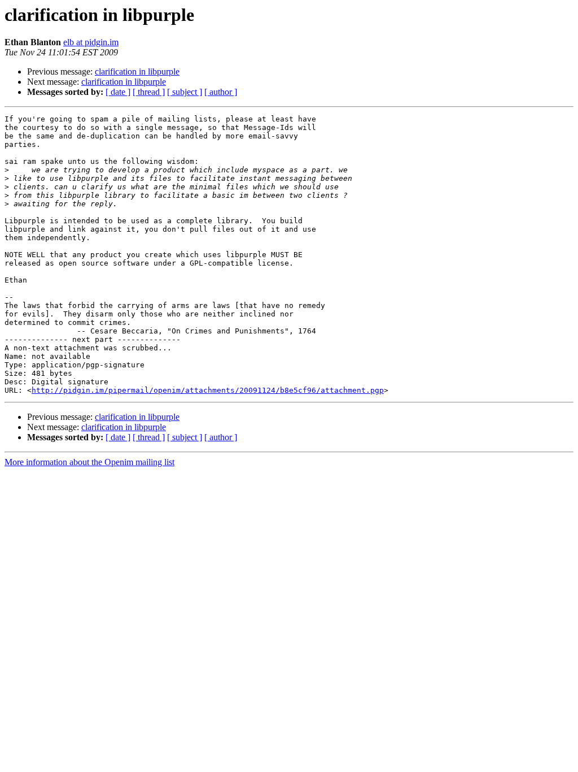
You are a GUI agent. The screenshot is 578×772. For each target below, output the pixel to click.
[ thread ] (149, 92)
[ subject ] (184, 92)
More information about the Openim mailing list (89, 462)
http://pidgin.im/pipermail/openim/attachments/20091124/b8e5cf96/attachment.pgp (208, 390)
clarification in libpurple (137, 71)
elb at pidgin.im (91, 42)
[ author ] (220, 92)
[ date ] (118, 92)
